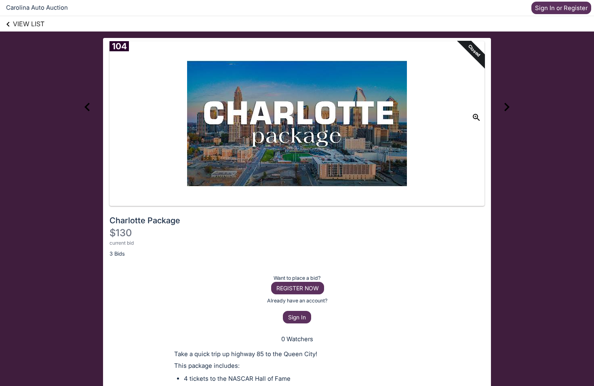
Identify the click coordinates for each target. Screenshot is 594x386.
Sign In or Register (561, 8)
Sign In (297, 317)
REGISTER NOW (297, 288)
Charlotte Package (145, 220)
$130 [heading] (121, 233)
